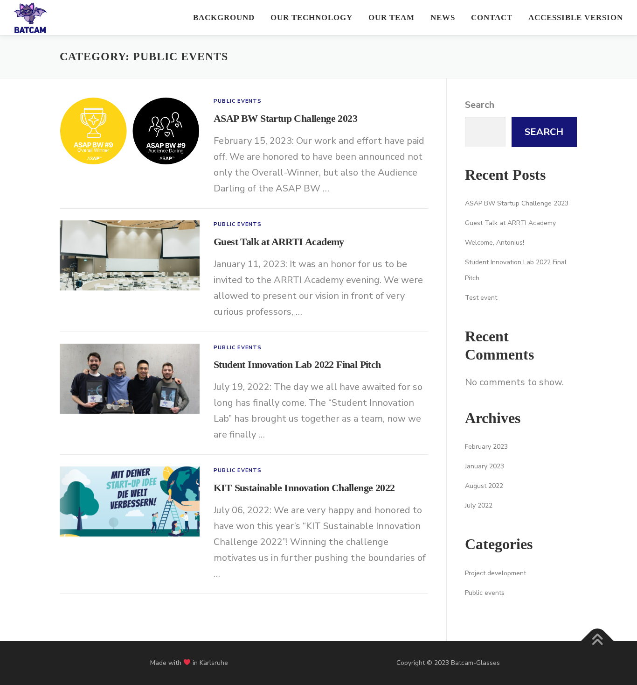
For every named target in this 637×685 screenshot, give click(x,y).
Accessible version (575, 17)
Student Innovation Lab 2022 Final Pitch (297, 364)
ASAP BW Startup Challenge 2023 (285, 118)
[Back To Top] (597, 640)
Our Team (391, 17)
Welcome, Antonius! (494, 242)
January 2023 (484, 466)
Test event (481, 297)
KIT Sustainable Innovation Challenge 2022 (304, 488)
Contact (491, 17)
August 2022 (484, 485)
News (442, 17)
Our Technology (311, 17)
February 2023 (486, 446)
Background (224, 17)
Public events (238, 101)
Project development (495, 573)
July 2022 (478, 505)
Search (479, 105)
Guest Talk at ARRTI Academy (279, 241)
